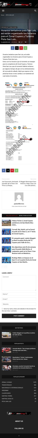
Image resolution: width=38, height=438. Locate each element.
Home (2, 15)
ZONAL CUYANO (13, 27)
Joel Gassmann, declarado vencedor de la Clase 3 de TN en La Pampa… (10, 183)
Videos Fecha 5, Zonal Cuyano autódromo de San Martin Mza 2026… (22, 223)
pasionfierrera (6, 42)
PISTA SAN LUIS (10, 15)
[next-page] (6, 267)
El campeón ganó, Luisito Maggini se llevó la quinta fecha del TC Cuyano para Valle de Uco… (24, 240)
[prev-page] (3, 267)
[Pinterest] (21, 48)
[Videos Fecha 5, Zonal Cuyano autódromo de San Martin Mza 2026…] (6, 223)
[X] (17, 48)
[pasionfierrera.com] (19, 4)
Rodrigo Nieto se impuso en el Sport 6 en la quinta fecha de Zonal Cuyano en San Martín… (24, 260)
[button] (3, 10)
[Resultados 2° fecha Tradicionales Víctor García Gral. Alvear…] (6, 359)
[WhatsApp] (25, 48)
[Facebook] (12, 48)
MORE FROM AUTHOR (25, 215)
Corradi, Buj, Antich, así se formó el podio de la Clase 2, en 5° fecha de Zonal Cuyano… (23, 232)
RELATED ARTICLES (12, 215)
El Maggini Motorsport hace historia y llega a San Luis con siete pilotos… (27, 183)
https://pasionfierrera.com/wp (19, 206)
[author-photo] (19, 201)
